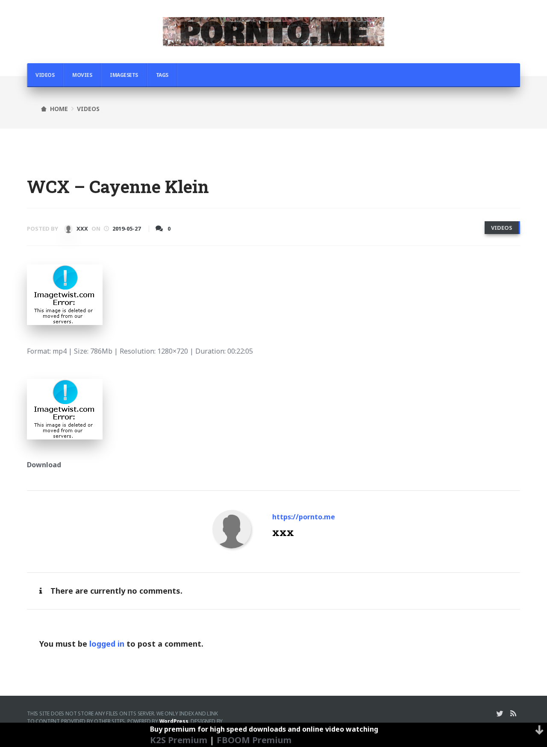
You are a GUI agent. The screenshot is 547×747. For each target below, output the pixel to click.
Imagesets (124, 75)
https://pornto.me (303, 516)
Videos (44, 75)
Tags (162, 75)
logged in (106, 644)
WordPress (173, 721)
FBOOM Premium (254, 740)
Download (44, 464)
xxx (81, 228)
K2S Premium (178, 740)
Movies (82, 75)
